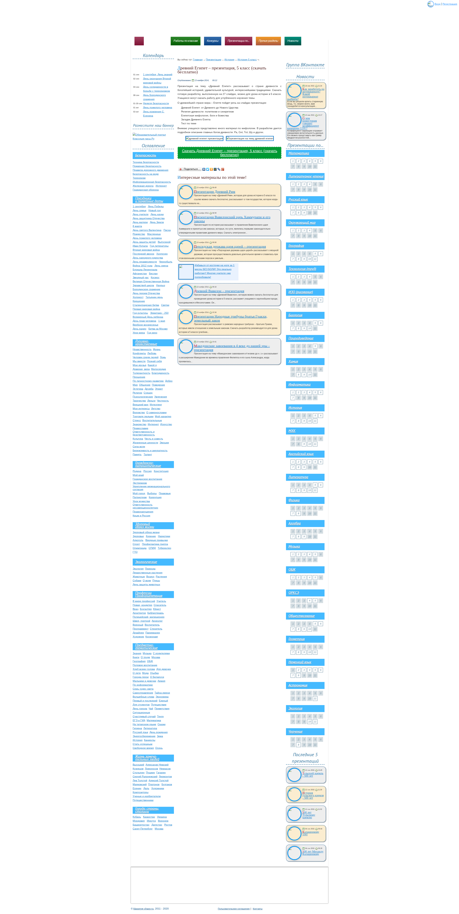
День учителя (140, 214)
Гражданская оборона (146, 189)
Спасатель (160, 605)
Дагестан (157, 824)
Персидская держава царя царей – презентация (230, 246)
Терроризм (139, 177)
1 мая (161, 320)
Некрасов (165, 768)
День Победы (156, 206)
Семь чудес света (143, 688)
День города (140, 708)
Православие (140, 428)
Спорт (136, 544)
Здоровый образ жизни (146, 532)
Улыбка (154, 673)
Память (137, 454)
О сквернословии (156, 412)
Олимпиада (139, 548)
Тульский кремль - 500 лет (312, 774)
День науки (157, 214)
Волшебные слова (143, 696)
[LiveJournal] (219, 169)
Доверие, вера (141, 369)
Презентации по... (238, 40)
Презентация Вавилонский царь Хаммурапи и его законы (232, 219)
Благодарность (160, 373)
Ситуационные (141, 712)
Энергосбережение (144, 736)
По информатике (143, 684)
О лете (137, 673)
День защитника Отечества (149, 218)
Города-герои (141, 677)
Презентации (213, 59)
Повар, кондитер (142, 605)
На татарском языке (144, 724)
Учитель (161, 601)
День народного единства (148, 257)
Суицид (148, 392)
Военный (138, 624)
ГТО (135, 552)
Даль (146, 788)
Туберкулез (164, 548)
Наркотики (164, 536)
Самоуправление (143, 692)
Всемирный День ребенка (148, 316)
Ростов (168, 824)
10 (309, 259)
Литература (150, 728)
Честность (163, 400)
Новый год (154, 210)
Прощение (139, 376)
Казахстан (149, 816)
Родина (137, 471)
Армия (161, 680)
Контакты (257, 909)
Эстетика (138, 388)
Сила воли (139, 446)
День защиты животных (146, 584)
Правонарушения (143, 511)
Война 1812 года (142, 265)
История (229, 59)
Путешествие (158, 704)
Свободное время (143, 748)
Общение (144, 384)
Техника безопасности (146, 162)
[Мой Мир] (215, 169)
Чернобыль (165, 261)
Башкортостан (141, 824)
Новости (292, 40)
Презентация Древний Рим (214, 191)
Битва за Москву (158, 328)
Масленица (154, 234)
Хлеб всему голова (144, 669)
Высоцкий (138, 764)
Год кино (152, 332)
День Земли (157, 222)
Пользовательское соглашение (234, 909)
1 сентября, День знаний (157, 74)
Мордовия (139, 820)
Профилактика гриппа (155, 544)
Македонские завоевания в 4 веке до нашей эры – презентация (232, 348)
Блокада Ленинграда (145, 269)
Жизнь (156, 349)
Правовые (165, 493)
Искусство (166, 424)
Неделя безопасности (156, 103)
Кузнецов (138, 768)
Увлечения (160, 396)
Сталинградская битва (146, 305)
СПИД (152, 548)
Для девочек (163, 669)
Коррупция (155, 497)
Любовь (151, 353)
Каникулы (149, 740)
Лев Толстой (140, 780)
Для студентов (141, 704)
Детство (155, 408)
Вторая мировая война (146, 249)
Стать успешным (142, 744)
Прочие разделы (268, 40)
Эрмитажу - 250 (159, 312)
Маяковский (140, 784)
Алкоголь (138, 540)
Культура (138, 438)
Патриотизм (140, 497)
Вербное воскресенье (145, 324)
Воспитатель (152, 624)
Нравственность (142, 349)
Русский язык (140, 732)
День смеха (161, 265)
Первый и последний (145, 700)
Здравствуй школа (143, 285)
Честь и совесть (154, 438)
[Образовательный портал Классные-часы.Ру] (153, 138)
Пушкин (150, 772)
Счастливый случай (144, 716)
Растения (161, 576)
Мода (145, 673)
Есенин (137, 788)
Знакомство (139, 424)
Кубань (137, 816)
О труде (145, 657)
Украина (162, 816)
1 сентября (139, 206)
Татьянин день (154, 297)
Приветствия (162, 708)
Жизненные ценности (145, 442)
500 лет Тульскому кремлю (308, 815)
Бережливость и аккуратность (150, 450)
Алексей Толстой (159, 780)
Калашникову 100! (310, 833)
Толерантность (141, 373)
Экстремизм (140, 482)
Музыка (147, 653)
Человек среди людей (145, 357)
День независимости (145, 261)
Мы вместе (139, 361)
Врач (135, 609)
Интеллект (156, 404)
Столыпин (139, 772)
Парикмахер (152, 632)
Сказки (161, 724)
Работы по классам (186, 40)
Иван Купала (140, 245)
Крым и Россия (141, 515)
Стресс (137, 420)
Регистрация (450, 4)
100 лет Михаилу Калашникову (312, 852)
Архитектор (139, 612)
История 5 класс (247, 59)
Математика (154, 720)
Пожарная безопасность (147, 166)
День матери (140, 222)
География (139, 661)
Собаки (137, 580)
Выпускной (164, 241)
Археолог (157, 620)
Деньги (151, 400)
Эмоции (164, 442)
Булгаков (167, 784)
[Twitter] (208, 169)
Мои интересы (141, 408)
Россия (147, 471)
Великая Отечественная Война (151, 281)
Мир (135, 384)
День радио (139, 328)
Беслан (153, 273)
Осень (159, 748)
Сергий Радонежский (145, 776)
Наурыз (160, 285)
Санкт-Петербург (143, 828)
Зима (160, 736)
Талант (148, 454)
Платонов (153, 784)
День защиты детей (144, 241)
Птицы (156, 580)
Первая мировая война (146, 309)
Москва (156, 657)
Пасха (167, 230)
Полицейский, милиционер (148, 616)
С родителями (161, 653)
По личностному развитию (148, 380)
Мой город (139, 493)
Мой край (138, 475)
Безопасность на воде (146, 174)
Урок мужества (141, 501)
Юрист (157, 609)
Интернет (161, 185)
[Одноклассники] (211, 169)
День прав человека (144, 320)
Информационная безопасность (152, 181)
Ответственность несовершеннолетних (145, 506)
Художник (138, 636)
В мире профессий (144, 601)
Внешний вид (140, 404)
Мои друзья (139, 365)
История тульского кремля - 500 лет (313, 795)
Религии (137, 392)
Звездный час (141, 277)
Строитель (156, 628)
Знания (137, 653)
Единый (163, 700)
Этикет (159, 388)
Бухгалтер (146, 609)
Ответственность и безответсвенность (144, 433)
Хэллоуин (162, 253)
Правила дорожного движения (150, 170)
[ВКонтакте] (204, 169)
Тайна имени (162, 692)
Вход (437, 4)
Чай (151, 708)
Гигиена (137, 728)
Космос (155, 277)
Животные (139, 576)
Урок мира (139, 332)
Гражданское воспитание (147, 479)
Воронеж (163, 820)
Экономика (162, 696)
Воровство (139, 412)
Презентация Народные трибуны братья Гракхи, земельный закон (230, 318)
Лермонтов (165, 776)
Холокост (138, 297)
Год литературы (159, 245)
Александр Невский (157, 764)
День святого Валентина (147, 230)
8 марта (137, 226)
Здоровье (138, 536)
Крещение (139, 301)
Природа (150, 568)
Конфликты (139, 353)
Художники (157, 788)
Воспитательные (152, 420)
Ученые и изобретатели (147, 796)
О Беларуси (157, 677)
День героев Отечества (146, 293)
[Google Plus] (223, 169)
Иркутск (151, 820)
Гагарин (161, 772)
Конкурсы (212, 40)
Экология (138, 568)
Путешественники (143, 800)
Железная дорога (143, 185)
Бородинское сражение (146, 289)
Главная (198, 59)
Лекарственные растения (147, 572)
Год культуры (140, 312)
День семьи (139, 210)
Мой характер (163, 416)
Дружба (149, 388)
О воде (147, 580)
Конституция (161, 471)
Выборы (152, 493)
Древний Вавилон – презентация (219, 291)
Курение (151, 536)
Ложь (163, 357)
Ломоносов (151, 768)
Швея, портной (141, 620)
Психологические (143, 396)
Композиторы (140, 792)
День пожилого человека (157, 107)
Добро (168, 380)
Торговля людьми (143, 416)
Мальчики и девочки (144, 680)
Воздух (150, 576)
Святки (165, 305)
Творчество (139, 400)
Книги (136, 657)
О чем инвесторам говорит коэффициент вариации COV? (303, 123)
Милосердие (158, 369)
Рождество (139, 234)
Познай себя (154, 361)
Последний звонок (143, 253)
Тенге (160, 716)
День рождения (159, 732)
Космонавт (151, 636)
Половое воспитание (145, 665)
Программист (140, 628)
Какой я (152, 365)
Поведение (158, 384)
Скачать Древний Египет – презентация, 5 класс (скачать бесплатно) (229, 153)
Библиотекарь (155, 612)
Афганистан (140, 273)
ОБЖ (150, 661)
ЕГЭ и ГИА (139, 720)
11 (315, 259)
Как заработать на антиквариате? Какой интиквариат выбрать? (305, 94)
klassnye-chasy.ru (143, 908)
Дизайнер (138, 632)
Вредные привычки (156, 540)
